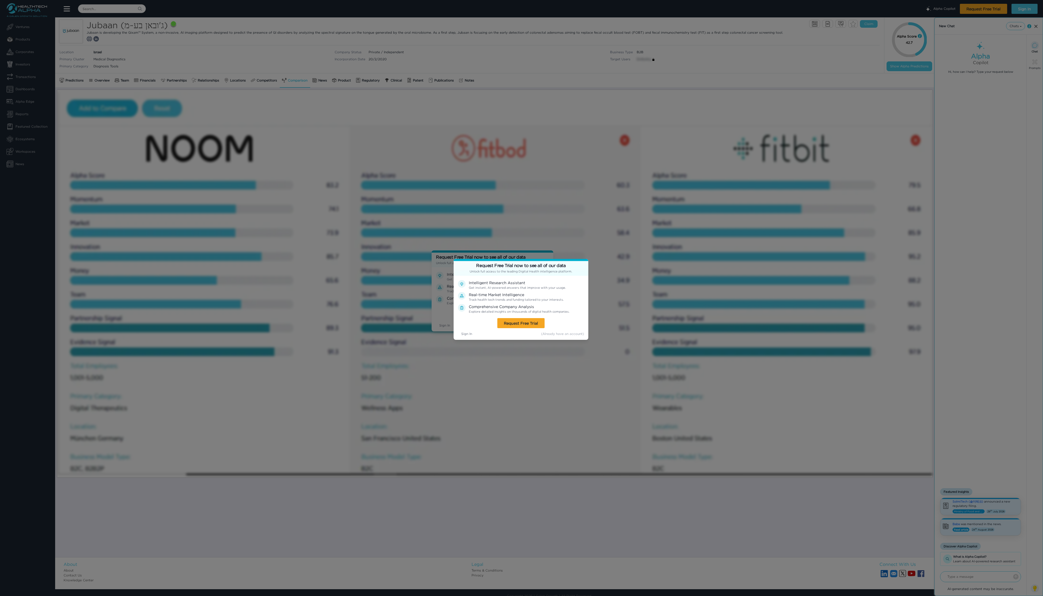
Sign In (466, 333)
